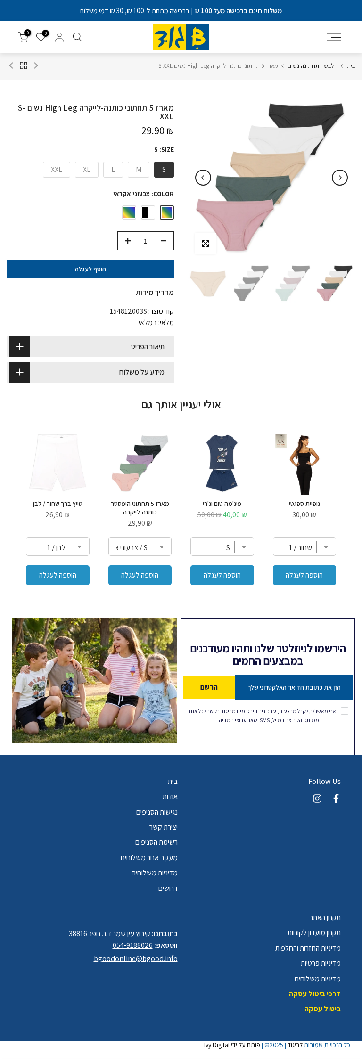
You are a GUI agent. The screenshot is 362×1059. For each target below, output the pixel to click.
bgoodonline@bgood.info (136, 958)
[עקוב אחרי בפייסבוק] (336, 798)
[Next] (203, 178)
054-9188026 (133, 945)
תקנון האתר (325, 917)
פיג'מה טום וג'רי (222, 503)
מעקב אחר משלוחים (149, 858)
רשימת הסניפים (156, 842)
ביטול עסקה (322, 1009)
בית (351, 66)
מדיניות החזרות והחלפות (308, 948)
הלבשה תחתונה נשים (312, 66)
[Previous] (340, 178)
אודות (170, 796)
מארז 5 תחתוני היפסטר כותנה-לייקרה (140, 507)
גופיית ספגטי (304, 503)
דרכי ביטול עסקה (315, 994)
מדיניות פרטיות (321, 963)
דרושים (168, 888)
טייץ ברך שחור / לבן (57, 503)
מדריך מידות (155, 292)
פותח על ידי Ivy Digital (232, 1045)
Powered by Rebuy (181, 611)
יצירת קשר (163, 827)
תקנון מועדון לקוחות (314, 932)
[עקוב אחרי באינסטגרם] (317, 798)
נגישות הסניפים (157, 812)
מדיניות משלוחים (155, 873)
